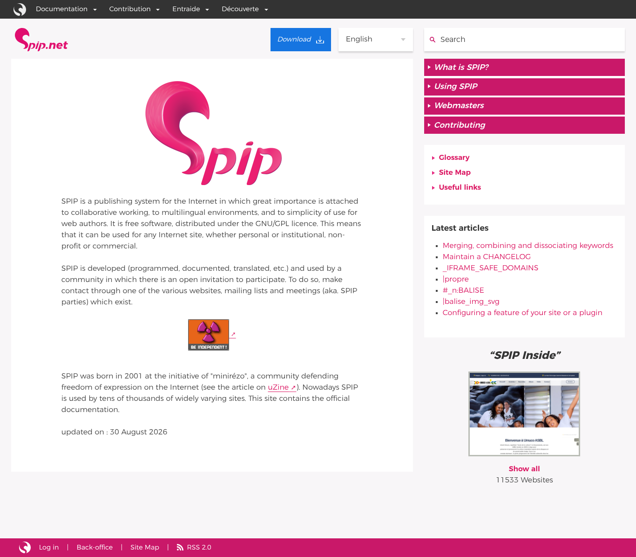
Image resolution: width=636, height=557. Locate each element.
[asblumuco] (524, 413)
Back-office (94, 547)
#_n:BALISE (463, 291)
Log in (49, 547)
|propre (456, 279)
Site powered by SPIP (25, 548)
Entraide (186, 9)
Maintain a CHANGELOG (487, 257)
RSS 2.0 (199, 547)
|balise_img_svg (471, 302)
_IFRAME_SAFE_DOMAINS (491, 268)
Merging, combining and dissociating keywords (528, 246)
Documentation (62, 9)
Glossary (454, 158)
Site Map (455, 173)
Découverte (240, 9)
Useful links (460, 188)
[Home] (41, 39)
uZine (278, 388)
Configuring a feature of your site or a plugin (522, 313)
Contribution (130, 9)
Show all (524, 469)
